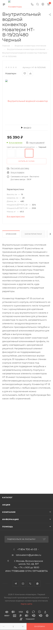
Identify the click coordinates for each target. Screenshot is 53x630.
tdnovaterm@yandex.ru (28, 555)
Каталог (7, 497)
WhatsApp (37, 584)
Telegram (16, 584)
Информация (10, 519)
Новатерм (10, 73)
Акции (6, 505)
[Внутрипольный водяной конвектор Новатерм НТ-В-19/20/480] (26, 101)
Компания (8, 512)
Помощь (7, 526)
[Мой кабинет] (43, 4)
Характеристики (33, 234)
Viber (30, 584)
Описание (11, 234)
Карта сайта (26, 604)
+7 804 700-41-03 (27, 549)
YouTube (23, 584)
